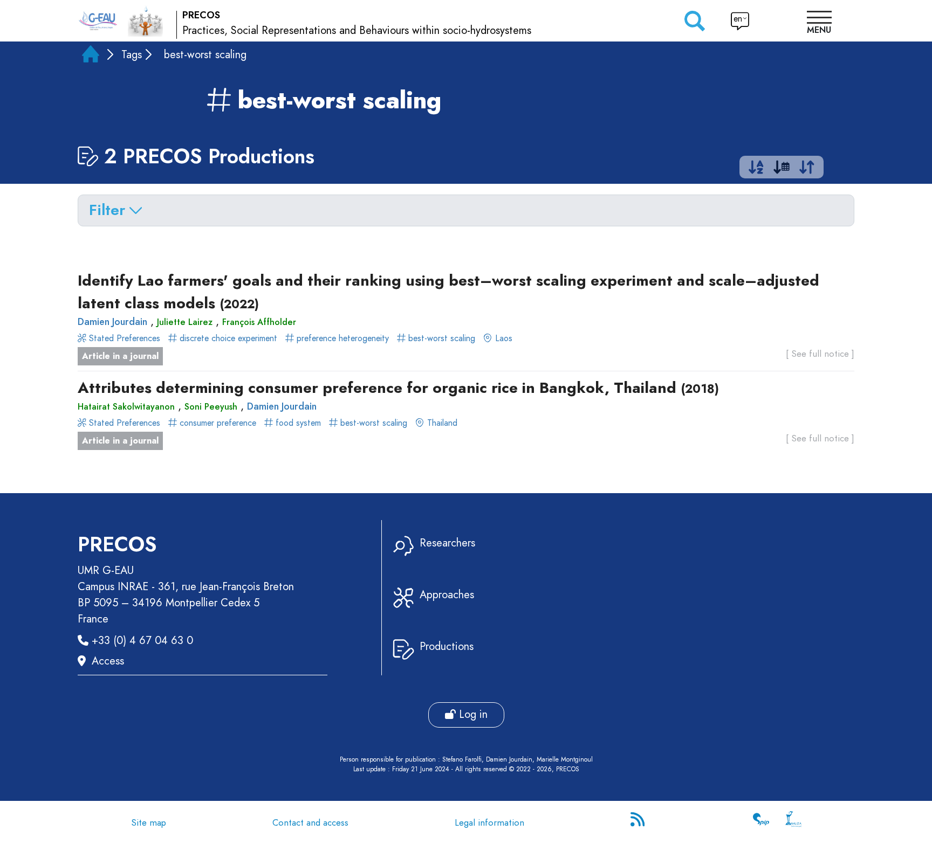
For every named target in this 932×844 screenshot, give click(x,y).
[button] (819, 24)
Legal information (489, 822)
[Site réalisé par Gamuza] (793, 822)
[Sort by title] (756, 169)
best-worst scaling (440, 338)
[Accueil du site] (145, 20)
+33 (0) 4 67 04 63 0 (142, 640)
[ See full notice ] (820, 353)
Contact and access (310, 822)
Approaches (447, 595)
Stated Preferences (124, 338)
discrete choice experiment (228, 338)
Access (108, 661)
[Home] (90, 56)
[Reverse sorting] (807, 169)
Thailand (440, 423)
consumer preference (218, 423)
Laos (502, 338)
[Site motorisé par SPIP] (761, 822)
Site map (148, 822)
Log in (472, 714)
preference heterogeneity (343, 338)
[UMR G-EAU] (98, 21)
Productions (447, 646)
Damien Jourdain (112, 322)
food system (298, 423)
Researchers (447, 543)
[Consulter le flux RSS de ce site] (638, 822)
